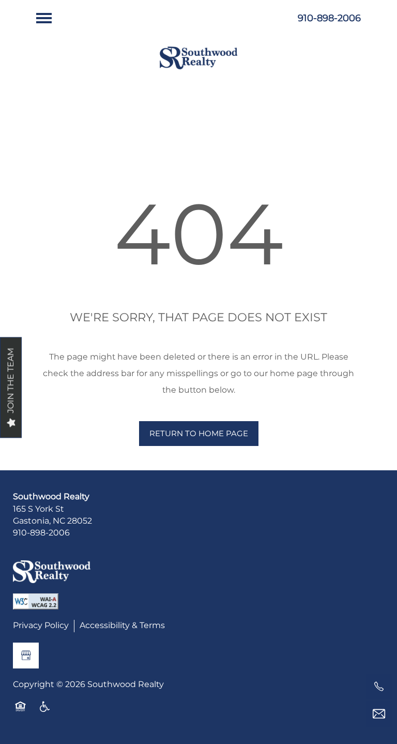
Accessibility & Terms (122, 626)
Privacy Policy (41, 626)
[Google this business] (26, 655)
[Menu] (44, 18)
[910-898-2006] (379, 687)
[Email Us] (379, 714)
